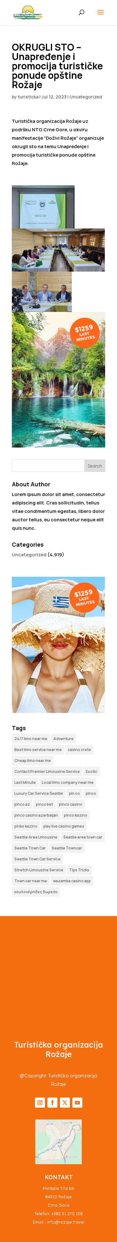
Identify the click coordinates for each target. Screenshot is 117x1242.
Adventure (63, 738)
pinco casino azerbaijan (36, 815)
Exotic (91, 771)
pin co (74, 793)
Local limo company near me (68, 782)
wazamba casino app (72, 881)
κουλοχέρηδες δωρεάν (35, 891)
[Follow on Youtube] (77, 1103)
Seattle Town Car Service (37, 859)
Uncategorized (86, 97)
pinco (91, 793)
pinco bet (44, 804)
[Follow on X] (65, 1103)
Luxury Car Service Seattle (38, 793)
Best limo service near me (38, 749)
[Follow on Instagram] (40, 1103)
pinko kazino (25, 826)
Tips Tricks (79, 870)
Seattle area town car (82, 837)
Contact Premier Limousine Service (47, 771)
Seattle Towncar (67, 848)
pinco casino (70, 804)
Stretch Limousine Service (38, 870)
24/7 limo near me (30, 738)
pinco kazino (75, 815)
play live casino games (63, 826)
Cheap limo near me (32, 760)
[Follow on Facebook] (52, 1103)
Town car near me (30, 881)
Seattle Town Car (30, 848)
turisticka (28, 97)
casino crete (79, 749)
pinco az (22, 804)
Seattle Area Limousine (35, 837)
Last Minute (25, 782)
